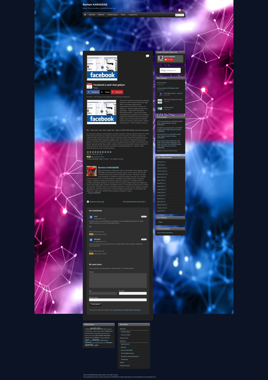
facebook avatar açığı (97, 201)
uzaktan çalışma (99, 342)
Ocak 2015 (160, 211)
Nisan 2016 (160, 180)
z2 (94, 345)
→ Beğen (160, 222)
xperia (89, 344)
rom (99, 337)
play (92, 337)
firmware (99, 331)
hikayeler (87, 333)
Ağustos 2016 (161, 168)
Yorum (91, 272)
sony (96, 339)
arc (101, 329)
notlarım (87, 337)
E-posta (122, 291)
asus (105, 329)
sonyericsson (103, 340)
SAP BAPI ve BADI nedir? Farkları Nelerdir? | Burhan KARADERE (169, 123)
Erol (90, 226)
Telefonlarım (124, 359)
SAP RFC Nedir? (168, 107)
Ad (90, 291)
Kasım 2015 (160, 195)
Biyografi (123, 347)
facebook (115, 159)
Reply (144, 216)
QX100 (96, 337)
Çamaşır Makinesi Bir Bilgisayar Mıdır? (168, 88)
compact (109, 329)
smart (91, 340)
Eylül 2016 (160, 165)
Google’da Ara (133, 14)
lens (93, 335)
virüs (104, 342)
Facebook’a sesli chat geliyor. (109, 85)
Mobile (101, 335)
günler (111, 331)
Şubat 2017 (160, 162)
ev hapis (94, 331)
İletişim (123, 14)
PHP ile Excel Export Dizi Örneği (173, 99)
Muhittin (97, 239)
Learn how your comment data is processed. (127, 310)
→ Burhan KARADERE (94, 193)
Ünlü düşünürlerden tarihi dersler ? (134, 201)
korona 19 (106, 333)
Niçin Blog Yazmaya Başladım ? (130, 356)
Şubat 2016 (160, 186)
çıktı (96, 345)
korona (102, 333)
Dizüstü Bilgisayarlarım (127, 353)
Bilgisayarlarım (125, 344)
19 (85, 329)
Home (85, 14)
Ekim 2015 (160, 198)
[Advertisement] (134, 34)
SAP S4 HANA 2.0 (162, 134)
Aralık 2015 (160, 192)
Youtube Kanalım (112, 14)
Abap (88, 329)
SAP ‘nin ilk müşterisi (163, 121)
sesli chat (120, 159)
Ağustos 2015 (161, 204)
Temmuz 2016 (161, 171)
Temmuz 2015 (161, 208)
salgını (102, 337)
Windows (109, 342)
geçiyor (103, 331)
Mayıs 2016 (160, 177)
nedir (108, 335)
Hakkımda (92, 14)
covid (86, 331)
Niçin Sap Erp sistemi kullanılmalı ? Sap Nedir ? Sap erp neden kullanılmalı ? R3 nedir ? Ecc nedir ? (168, 142)
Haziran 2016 (161, 174)
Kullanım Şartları (125, 335)
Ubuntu (88, 342)
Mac (97, 335)
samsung (107, 337)
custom (90, 331)
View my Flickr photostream (165, 232)
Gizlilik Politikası (125, 332)
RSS (183, 10)
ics (94, 333)
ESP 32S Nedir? (162, 82)
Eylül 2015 (160, 201)
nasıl (105, 335)
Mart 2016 (160, 183)
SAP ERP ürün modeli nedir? (165, 128)
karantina (97, 333)
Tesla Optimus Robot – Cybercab (173, 93)
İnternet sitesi (93, 297)
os (90, 337)
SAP (87, 340)
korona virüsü (88, 335)
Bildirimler (101, 14)
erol (95, 216)
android (95, 328)
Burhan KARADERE (93, 159)
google (107, 331)
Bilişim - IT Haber (103, 159)
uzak (93, 342)
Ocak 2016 (160, 189)
